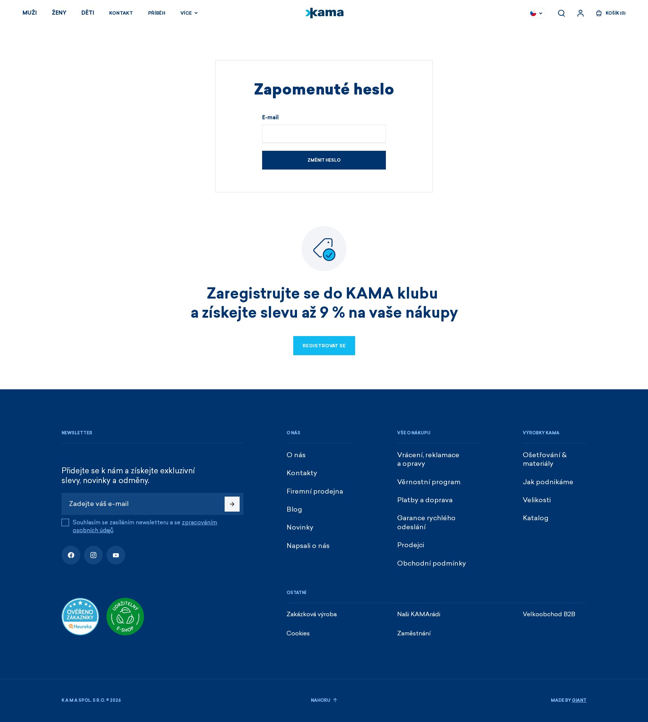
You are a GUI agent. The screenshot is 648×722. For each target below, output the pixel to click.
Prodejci (410, 545)
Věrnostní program (428, 482)
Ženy (59, 13)
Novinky (300, 527)
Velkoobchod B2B (549, 614)
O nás (296, 455)
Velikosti (537, 500)
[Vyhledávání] (561, 13)
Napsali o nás (308, 546)
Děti (87, 13)
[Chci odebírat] (232, 504)
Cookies (298, 633)
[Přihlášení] (580, 13)
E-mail (270, 118)
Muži (29, 13)
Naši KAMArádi (418, 614)
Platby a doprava (425, 500)
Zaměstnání (414, 633)
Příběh (156, 13)
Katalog (536, 518)
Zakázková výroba (311, 614)
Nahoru (321, 700)
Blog (294, 509)
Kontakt (121, 13)
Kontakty (301, 473)
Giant (579, 700)
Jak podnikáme (548, 482)
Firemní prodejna (314, 491)
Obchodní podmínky (431, 563)
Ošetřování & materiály (545, 459)
